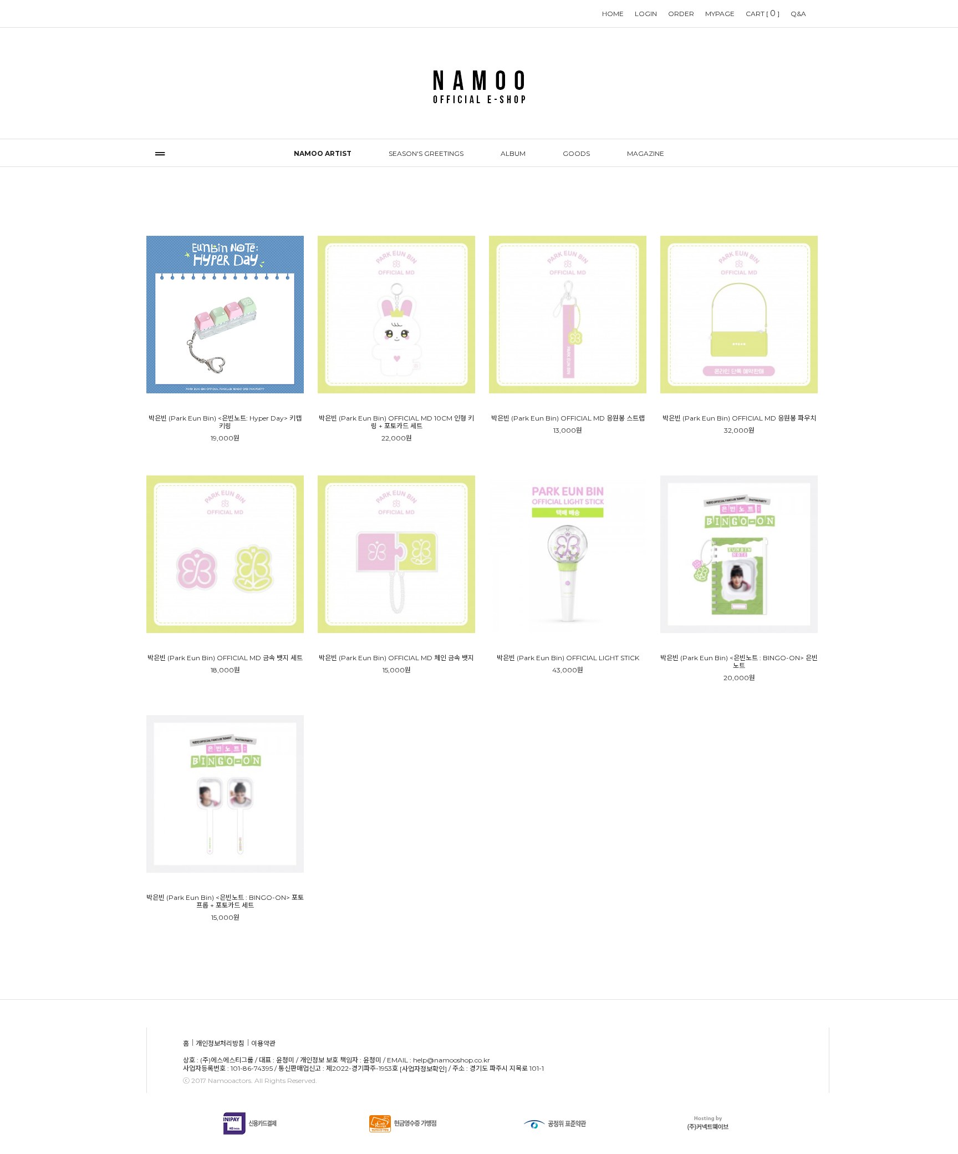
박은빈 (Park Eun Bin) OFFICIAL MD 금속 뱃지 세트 (225, 658)
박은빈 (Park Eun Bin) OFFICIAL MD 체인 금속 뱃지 (396, 658)
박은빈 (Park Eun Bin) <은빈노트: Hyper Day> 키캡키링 (225, 422)
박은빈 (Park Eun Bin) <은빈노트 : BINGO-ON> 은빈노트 (739, 662)
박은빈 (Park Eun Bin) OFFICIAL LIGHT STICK (568, 658)
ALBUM (513, 153)
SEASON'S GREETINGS (426, 153)
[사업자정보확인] (423, 1069)
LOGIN (646, 13)
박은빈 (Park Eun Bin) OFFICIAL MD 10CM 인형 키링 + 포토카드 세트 (396, 422)
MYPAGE (720, 13)
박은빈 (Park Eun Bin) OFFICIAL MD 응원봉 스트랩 (568, 418)
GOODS (576, 153)
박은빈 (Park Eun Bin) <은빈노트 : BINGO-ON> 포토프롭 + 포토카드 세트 (225, 901)
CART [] (762, 13)
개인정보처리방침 (220, 1043)
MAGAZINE (645, 153)
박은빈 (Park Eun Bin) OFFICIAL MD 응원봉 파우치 (739, 418)
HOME (613, 13)
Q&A (798, 13)
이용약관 (263, 1043)
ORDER (681, 13)
